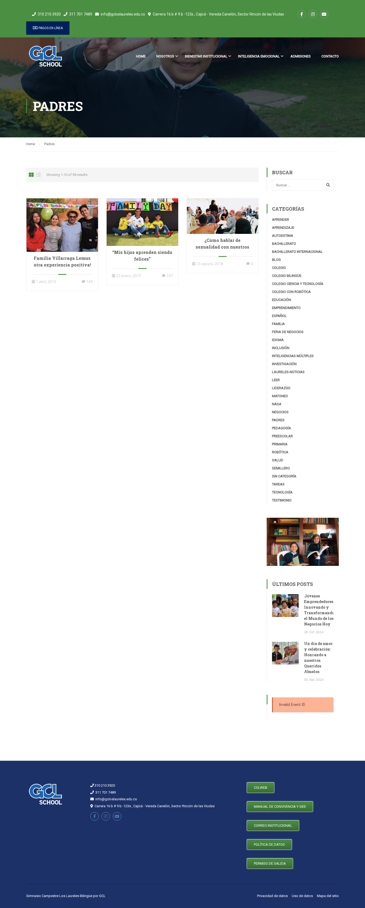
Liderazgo (281, 388)
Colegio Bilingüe (286, 276)
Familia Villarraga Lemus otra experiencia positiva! (62, 261)
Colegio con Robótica (291, 292)
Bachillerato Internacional (297, 252)
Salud (277, 460)
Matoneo (280, 396)
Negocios (280, 412)
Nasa (276, 404)
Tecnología (282, 492)
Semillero (281, 468)
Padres (278, 420)
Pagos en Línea (50, 28)
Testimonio (282, 500)
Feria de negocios (288, 332)
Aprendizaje (283, 228)
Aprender (280, 220)
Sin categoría (284, 476)
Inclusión (280, 348)
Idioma (278, 340)
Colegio (279, 268)
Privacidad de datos (272, 896)
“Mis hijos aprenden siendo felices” (142, 255)
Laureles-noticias (288, 372)
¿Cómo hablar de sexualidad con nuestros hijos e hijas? (222, 246)
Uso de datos (302, 896)
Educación (281, 300)
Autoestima (282, 236)
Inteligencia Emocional (259, 56)
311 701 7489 (80, 14)
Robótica (280, 452)
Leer (276, 380)
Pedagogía (281, 428)
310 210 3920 (49, 14)
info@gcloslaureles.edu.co (123, 14)
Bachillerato (284, 244)
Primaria (280, 444)
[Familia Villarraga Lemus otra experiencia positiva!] (62, 224)
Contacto (330, 56)
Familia (278, 324)
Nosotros (165, 56)
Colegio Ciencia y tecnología (297, 284)
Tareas (278, 484)
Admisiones (300, 56)
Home (141, 56)
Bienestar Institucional (206, 56)
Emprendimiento (286, 308)
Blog (276, 260)
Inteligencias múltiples (293, 356)
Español (279, 316)
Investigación (284, 364)
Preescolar (282, 436)
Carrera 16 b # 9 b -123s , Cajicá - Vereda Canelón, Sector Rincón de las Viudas (218, 14)
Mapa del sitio (328, 896)
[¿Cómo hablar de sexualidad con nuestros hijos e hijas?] (222, 215)
